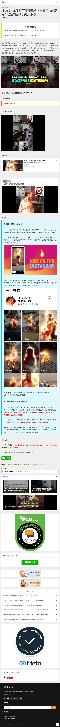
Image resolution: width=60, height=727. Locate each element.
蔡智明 (33, 452)
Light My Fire (13, 447)
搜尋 (54, 707)
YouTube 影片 (28, 240)
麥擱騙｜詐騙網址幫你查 (9, 716)
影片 (12, 7)
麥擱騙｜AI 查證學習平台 (9, 718)
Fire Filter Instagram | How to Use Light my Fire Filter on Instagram (36, 445)
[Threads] (17, 698)
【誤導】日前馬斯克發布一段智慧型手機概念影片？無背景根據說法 (21, 507)
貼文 (21, 410)
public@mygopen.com (14, 694)
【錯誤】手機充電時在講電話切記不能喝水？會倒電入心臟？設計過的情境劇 (44, 489)
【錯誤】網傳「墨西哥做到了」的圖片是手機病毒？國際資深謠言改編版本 (15, 489)
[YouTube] (8, 698)
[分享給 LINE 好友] (6, 458)
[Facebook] (5, 698)
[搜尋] (54, 2)
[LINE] (14, 698)
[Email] (21, 698)
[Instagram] (11, 698)
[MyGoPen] (6, 3)
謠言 (8, 7)
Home (2, 7)
